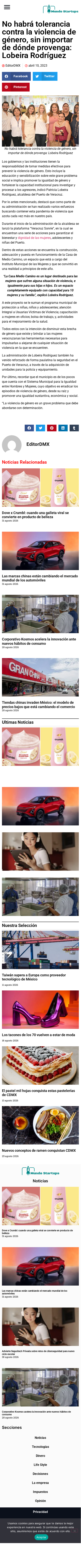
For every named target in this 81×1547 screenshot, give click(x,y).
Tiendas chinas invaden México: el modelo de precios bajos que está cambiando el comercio (38, 704)
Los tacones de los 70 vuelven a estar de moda (38, 1035)
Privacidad (40, 1512)
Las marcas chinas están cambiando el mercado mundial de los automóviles (40, 578)
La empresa (40, 1483)
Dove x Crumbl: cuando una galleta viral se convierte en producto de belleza (35, 515)
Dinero (40, 1456)
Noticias (40, 1438)
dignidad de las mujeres (34, 238)
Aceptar (41, 1537)
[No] (74, 1530)
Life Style (40, 1465)
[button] (7, 7)
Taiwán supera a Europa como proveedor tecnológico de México (34, 977)
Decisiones (40, 1474)
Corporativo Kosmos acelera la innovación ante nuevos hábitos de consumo (39, 641)
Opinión (40, 1501)
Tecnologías (40, 1447)
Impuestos (40, 1492)
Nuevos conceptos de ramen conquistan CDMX (39, 1150)
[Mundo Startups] (60, 9)
